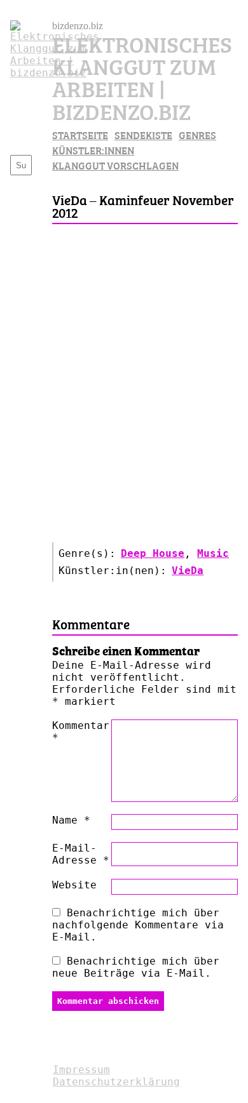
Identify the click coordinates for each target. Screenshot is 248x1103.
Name (71, 820)
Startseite (80, 134)
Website (74, 885)
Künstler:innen (93, 149)
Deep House (152, 553)
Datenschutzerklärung (116, 1082)
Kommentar (80, 731)
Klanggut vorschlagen (115, 165)
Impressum (81, 1070)
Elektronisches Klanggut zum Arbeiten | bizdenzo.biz (142, 76)
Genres (197, 134)
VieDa (187, 571)
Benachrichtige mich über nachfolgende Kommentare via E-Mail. (138, 925)
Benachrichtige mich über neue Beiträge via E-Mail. (135, 967)
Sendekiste (143, 134)
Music (213, 553)
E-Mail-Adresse (80, 854)
